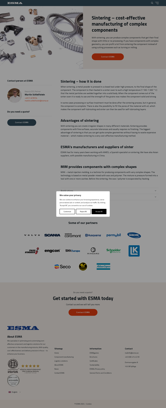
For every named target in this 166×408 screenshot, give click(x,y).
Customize (67, 211)
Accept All (99, 211)
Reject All (83, 211)
